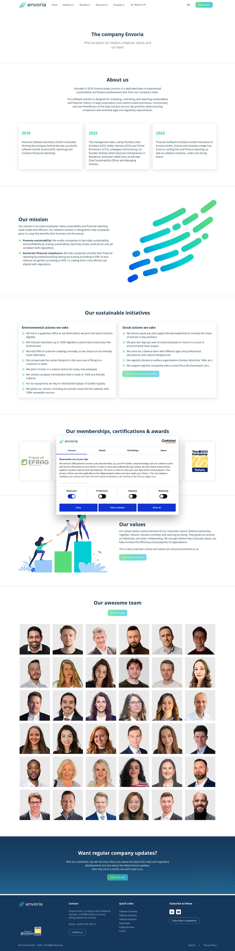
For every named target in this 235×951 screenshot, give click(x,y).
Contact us (77, 932)
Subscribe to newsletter (184, 920)
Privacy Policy (210, 945)
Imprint (191, 945)
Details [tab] (102, 450)
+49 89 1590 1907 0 (85, 924)
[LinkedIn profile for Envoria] (171, 911)
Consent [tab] (72, 450)
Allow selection (117, 507)
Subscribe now (117, 877)
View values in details (133, 557)
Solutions (67, 4)
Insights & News (126, 927)
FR (192, 14)
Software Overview (128, 911)
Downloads (124, 923)
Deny (78, 507)
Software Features (128, 919)
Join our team (117, 612)
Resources (100, 4)
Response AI (140, 4)
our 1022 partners (76, 463)
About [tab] (163, 450)
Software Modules (128, 915)
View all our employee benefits (141, 373)
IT (192, 19)
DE (192, 10)
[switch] (102, 496)
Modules (84, 4)
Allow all (157, 507)
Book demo (204, 4)
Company (117, 4)
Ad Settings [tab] (132, 450)
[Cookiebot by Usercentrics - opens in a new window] (164, 441)
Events (122, 930)
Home (54, 4)
